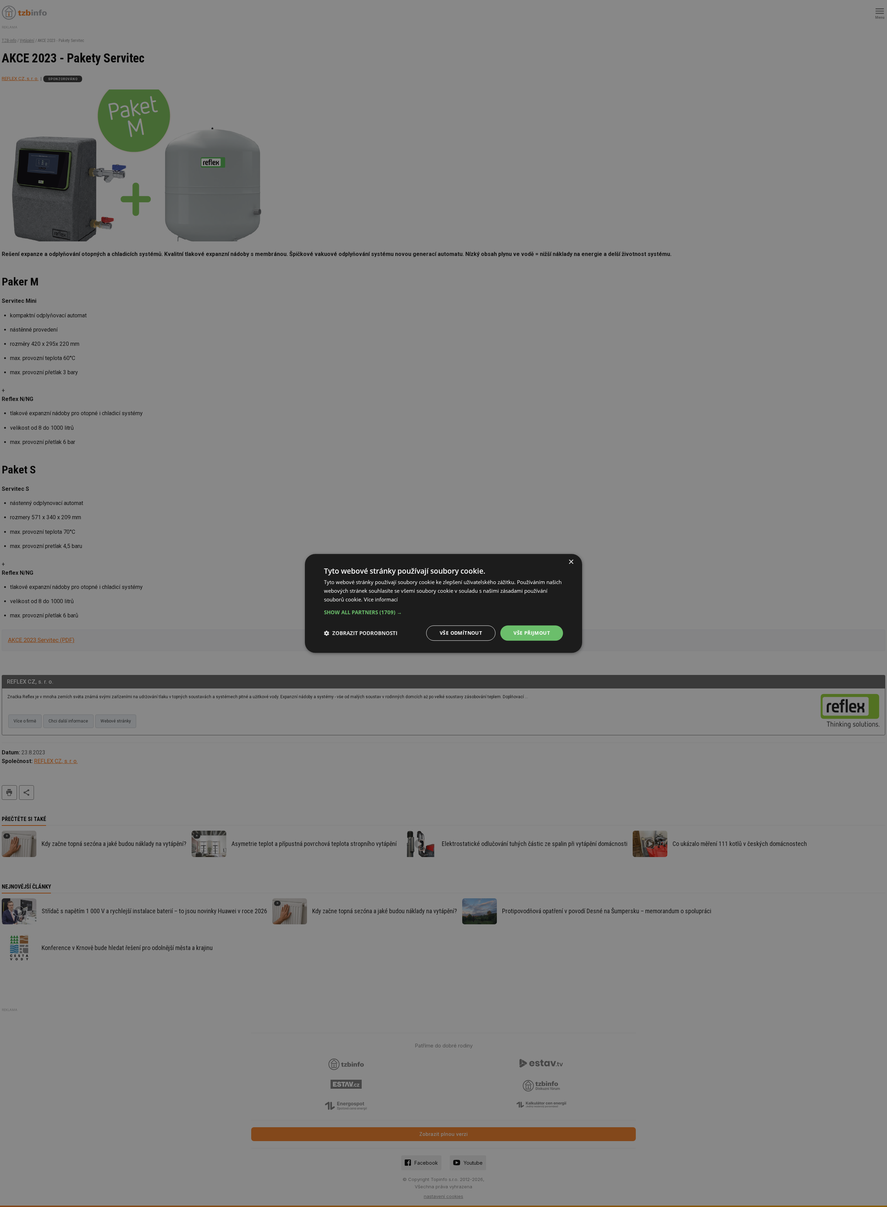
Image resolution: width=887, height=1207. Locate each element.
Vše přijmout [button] (531, 633)
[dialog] (443, 603)
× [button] (570, 562)
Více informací (381, 599)
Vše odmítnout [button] (461, 633)
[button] (443, 612)
